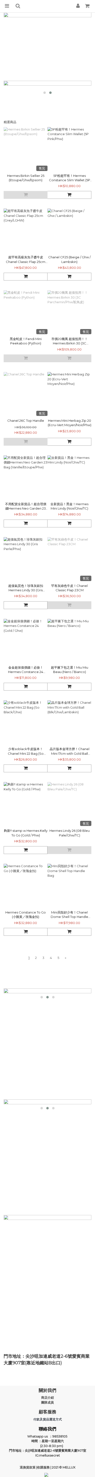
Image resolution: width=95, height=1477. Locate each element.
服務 (46, 1467)
